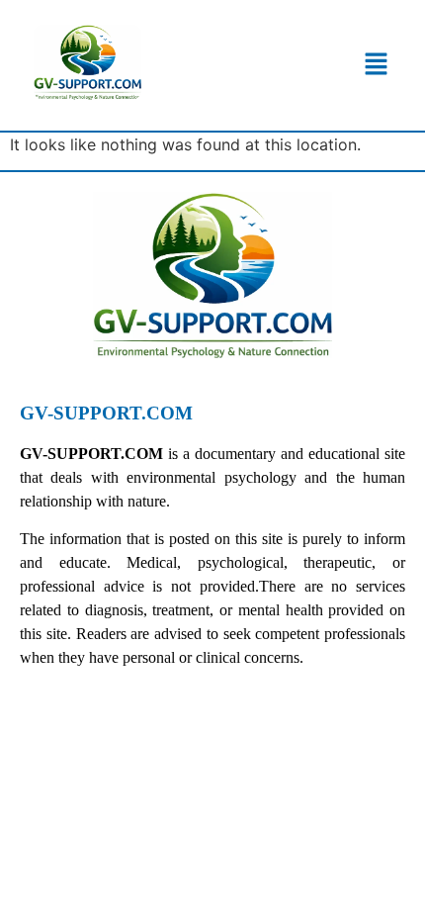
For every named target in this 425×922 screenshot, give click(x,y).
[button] (377, 65)
